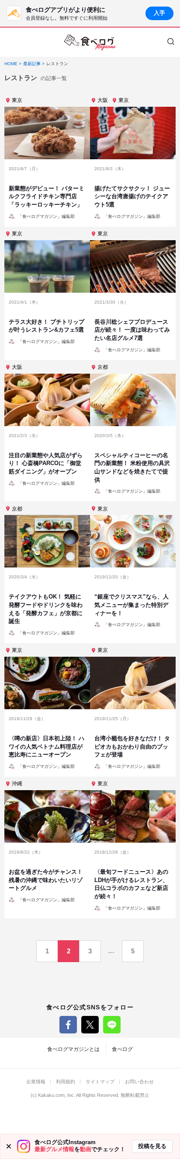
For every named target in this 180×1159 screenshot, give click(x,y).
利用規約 (65, 1081)
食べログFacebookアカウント (68, 1024)
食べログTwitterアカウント (90, 1024)
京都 (102, 367)
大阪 (102, 100)
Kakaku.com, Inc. (56, 1095)
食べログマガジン (90, 42)
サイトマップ (100, 1081)
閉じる (8, 1146)
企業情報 (35, 1081)
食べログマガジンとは (73, 1049)
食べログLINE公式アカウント (112, 1024)
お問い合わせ (139, 1081)
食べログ (122, 1049)
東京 (17, 100)
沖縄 (17, 784)
